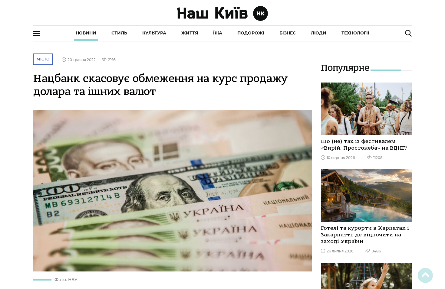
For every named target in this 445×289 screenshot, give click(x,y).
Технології (355, 33)
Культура (154, 33)
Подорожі (250, 33)
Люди (318, 33)
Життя (189, 33)
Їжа (217, 33)
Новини (86, 33)
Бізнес (287, 33)
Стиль (119, 33)
